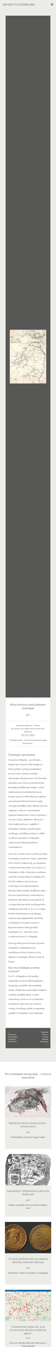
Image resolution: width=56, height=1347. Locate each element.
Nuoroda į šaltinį (28, 735)
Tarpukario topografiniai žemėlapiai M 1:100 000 (12, 1037)
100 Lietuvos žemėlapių (19, 4)
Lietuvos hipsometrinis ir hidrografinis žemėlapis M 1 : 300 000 (23, 927)
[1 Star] (27, 715)
